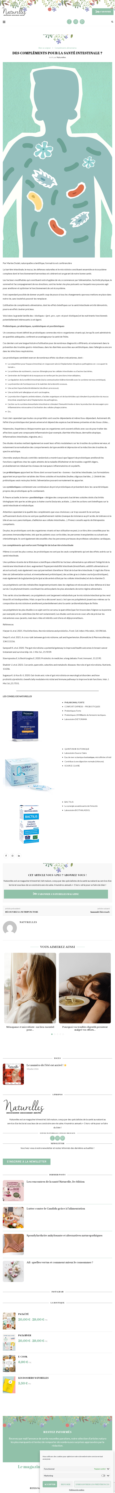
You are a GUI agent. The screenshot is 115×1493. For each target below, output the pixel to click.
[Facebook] (6, 855)
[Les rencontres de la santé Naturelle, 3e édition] (13, 1190)
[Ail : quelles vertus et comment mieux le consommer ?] (13, 1271)
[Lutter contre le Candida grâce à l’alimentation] (13, 1217)
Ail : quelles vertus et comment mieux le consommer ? (60, 1262)
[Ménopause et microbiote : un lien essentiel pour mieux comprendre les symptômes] (30, 988)
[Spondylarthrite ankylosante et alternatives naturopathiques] (13, 1244)
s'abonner (105, 11)
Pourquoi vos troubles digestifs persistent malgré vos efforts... (85, 1028)
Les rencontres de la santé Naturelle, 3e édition (56, 1181)
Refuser (65, 1484)
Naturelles (61, 57)
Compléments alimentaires (66, 48)
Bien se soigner (45, 48)
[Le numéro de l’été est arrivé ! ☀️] (13, 1074)
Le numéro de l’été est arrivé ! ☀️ (47, 1065)
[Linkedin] (19, 855)
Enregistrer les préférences (92, 1484)
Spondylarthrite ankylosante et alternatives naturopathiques (64, 1235)
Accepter (49, 1484)
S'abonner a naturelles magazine (58, 894)
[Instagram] (12, 855)
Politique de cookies (76, 1490)
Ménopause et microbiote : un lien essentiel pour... (30, 1028)
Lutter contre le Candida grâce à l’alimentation (56, 1208)
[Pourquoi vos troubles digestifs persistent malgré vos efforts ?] (85, 988)
